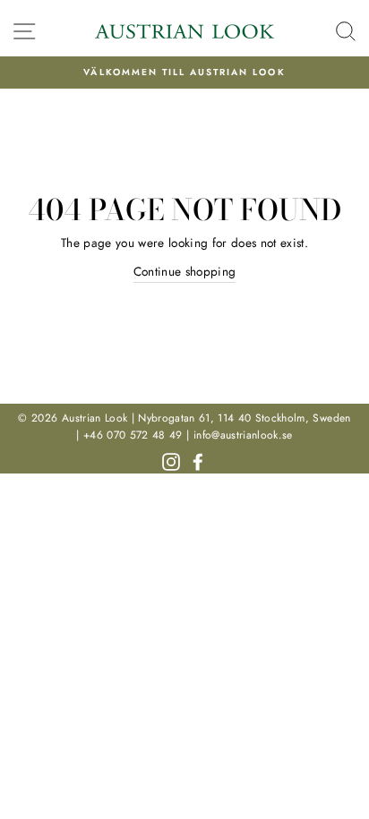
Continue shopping (184, 271)
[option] (184, 72)
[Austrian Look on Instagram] (171, 460)
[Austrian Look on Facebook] (198, 460)
